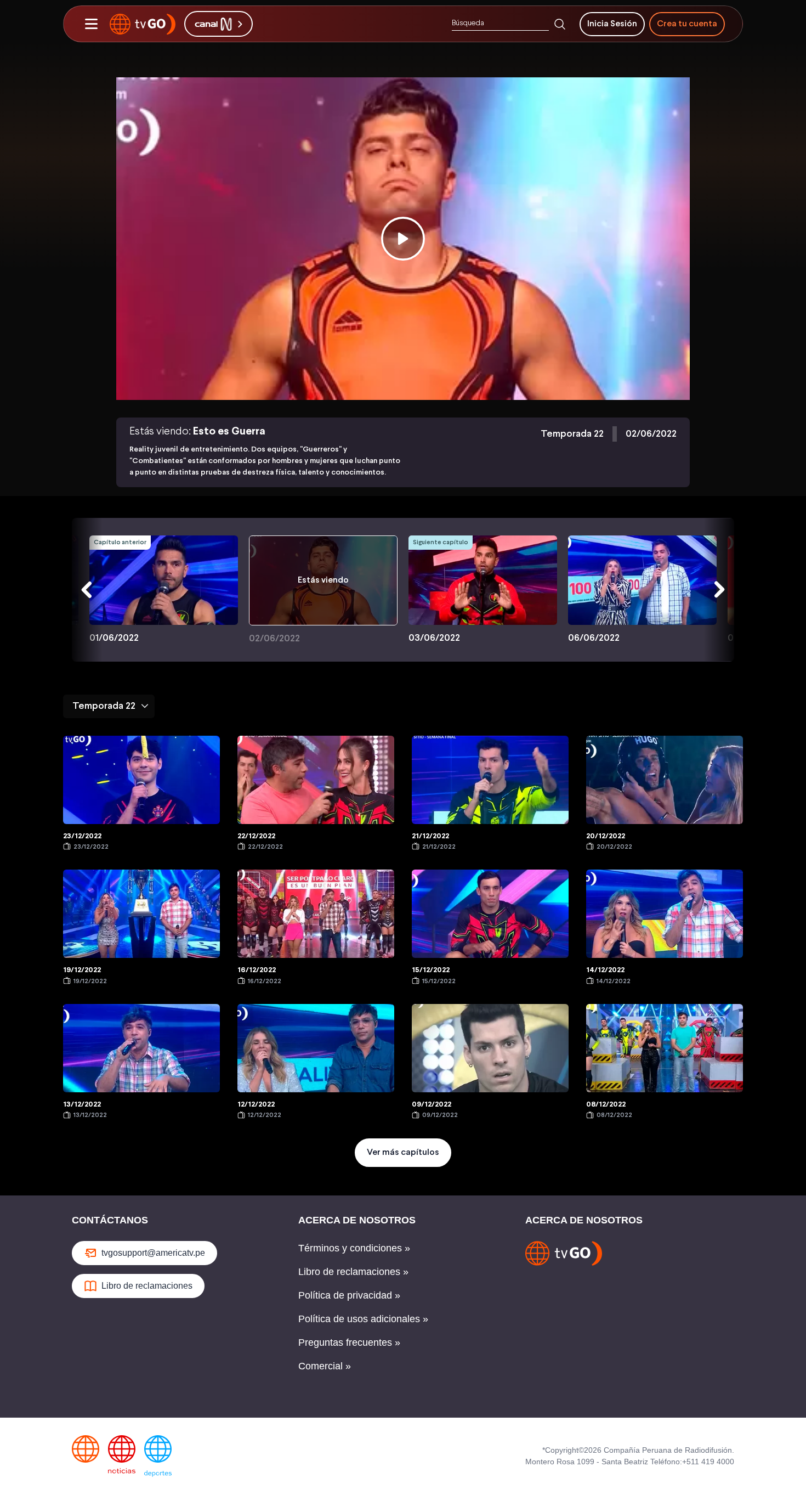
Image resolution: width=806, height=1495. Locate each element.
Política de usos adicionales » (363, 1318)
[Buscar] (559, 24)
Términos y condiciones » (354, 1248)
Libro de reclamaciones (146, 1285)
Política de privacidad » (349, 1295)
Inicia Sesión (612, 24)
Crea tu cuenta (687, 24)
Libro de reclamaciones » (353, 1271)
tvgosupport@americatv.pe (153, 1252)
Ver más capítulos (403, 1152)
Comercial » (324, 1366)
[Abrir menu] (91, 24)
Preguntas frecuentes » (349, 1342)
